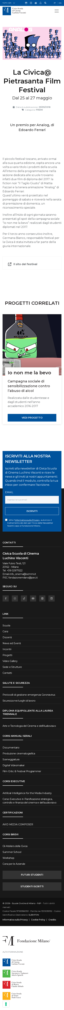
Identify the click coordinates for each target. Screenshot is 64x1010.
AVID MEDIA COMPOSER (18, 824)
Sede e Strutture (12, 667)
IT (55, 3)
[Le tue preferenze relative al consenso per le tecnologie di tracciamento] (6, 1004)
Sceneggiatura (11, 759)
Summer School (12, 852)
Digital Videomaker (14, 765)
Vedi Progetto (32, 417)
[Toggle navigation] (56, 11)
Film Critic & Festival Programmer (22, 771)
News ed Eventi (12, 643)
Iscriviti (32, 511)
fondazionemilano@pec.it (23, 577)
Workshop (8, 857)
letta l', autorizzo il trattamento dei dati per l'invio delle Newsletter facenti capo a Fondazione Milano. (30, 523)
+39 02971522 (15, 570)
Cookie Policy (38, 920)
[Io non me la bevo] (32, 344)
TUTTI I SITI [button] (7, 3)
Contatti (7, 672)
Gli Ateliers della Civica (15, 846)
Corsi (5, 631)
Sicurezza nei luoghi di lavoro (19, 700)
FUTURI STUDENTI (32, 874)
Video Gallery (10, 661)
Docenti (7, 637)
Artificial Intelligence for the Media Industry (27, 793)
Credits (52, 920)
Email (9, 492)
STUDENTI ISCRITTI (32, 886)
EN (60, 3)
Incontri (7, 649)
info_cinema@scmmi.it (23, 574)
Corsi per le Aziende (14, 863)
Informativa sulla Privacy (27, 520)
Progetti (7, 655)
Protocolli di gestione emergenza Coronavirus (29, 694)
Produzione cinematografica (19, 753)
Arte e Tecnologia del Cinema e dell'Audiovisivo (29, 725)
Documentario (11, 747)
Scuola (6, 625)
